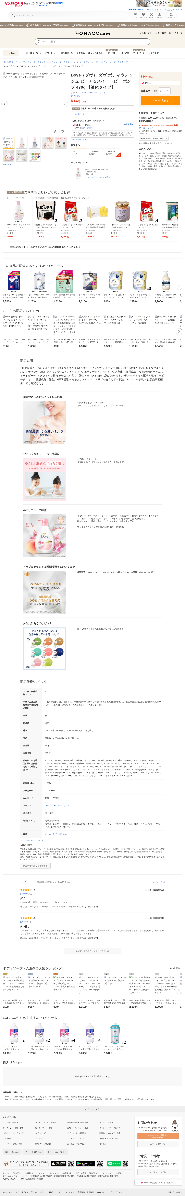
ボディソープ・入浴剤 (59, 62)
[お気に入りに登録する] (62, 131)
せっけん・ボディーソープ (85, 62)
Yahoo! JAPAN (136, 9)
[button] (165, 90)
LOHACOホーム (10, 62)
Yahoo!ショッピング (11, 1192)
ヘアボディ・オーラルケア (33, 62)
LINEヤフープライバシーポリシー (34, 1192)
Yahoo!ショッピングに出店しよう (159, 9)
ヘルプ (179, 9)
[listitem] (19, 1122)
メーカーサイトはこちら (56, 834)
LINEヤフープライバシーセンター (62, 1192)
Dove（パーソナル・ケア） (57, 805)
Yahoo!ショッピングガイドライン (109, 1192)
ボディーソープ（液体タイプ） (115, 62)
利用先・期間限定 (86, 128)
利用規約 (81, 1192)
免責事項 (90, 1192)
